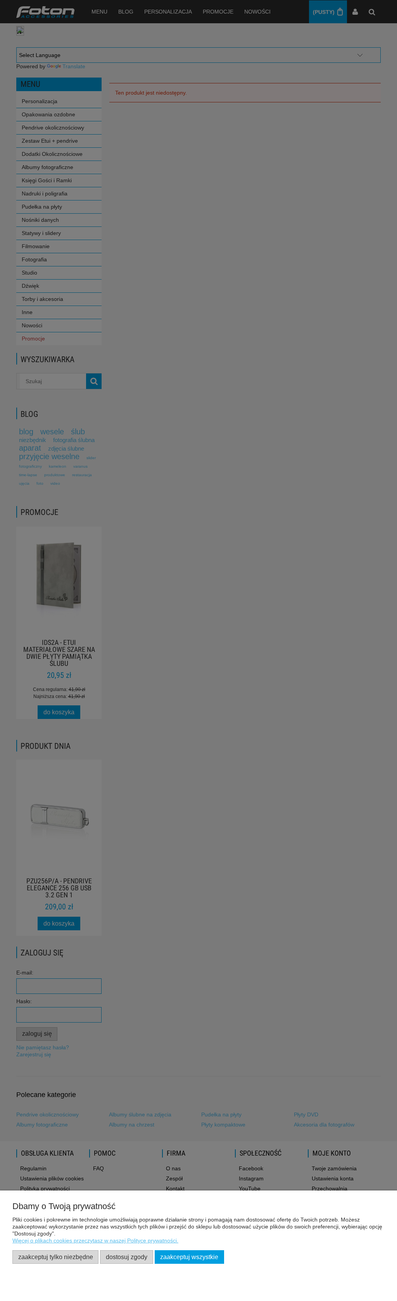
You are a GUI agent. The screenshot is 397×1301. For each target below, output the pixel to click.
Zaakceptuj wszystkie (189, 1256)
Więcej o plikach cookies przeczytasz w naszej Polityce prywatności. (95, 1240)
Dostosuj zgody (126, 1256)
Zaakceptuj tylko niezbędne (55, 1256)
